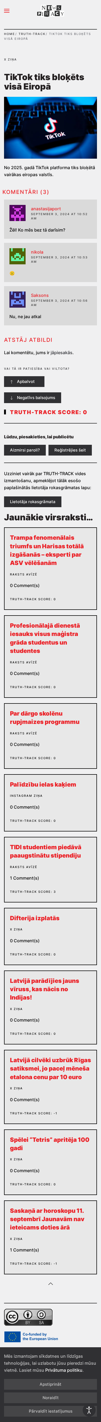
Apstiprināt (50, 1384)
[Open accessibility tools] (89, 1410)
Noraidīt (51, 1397)
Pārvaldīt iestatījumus (50, 1411)
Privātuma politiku (63, 1370)
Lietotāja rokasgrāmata (32, 501)
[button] (6, 11)
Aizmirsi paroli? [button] (25, 450)
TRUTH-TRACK (32, 34)
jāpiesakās (61, 352)
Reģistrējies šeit (70, 450)
